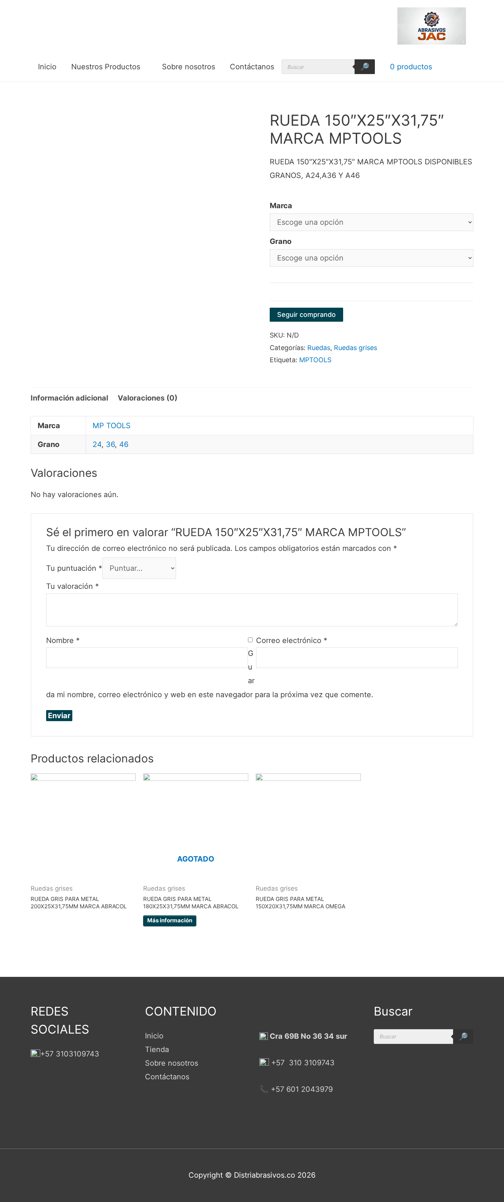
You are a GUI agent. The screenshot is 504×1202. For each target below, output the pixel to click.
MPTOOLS (315, 360)
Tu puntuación (74, 568)
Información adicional (69, 398)
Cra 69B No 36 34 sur (307, 1036)
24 (97, 444)
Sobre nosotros (188, 66)
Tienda (157, 1049)
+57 (278, 1062)
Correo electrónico (291, 640)
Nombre (63, 640)
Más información (169, 920)
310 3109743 (311, 1062)
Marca (281, 205)
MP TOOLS (112, 425)
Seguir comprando (306, 314)
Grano (280, 241)
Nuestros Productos (105, 66)
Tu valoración (72, 586)
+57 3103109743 (69, 1053)
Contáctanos (252, 66)
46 (123, 444)
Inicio (47, 66)
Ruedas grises (355, 348)
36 (110, 444)
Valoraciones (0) (147, 398)
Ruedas (318, 348)
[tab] (69, 398)
